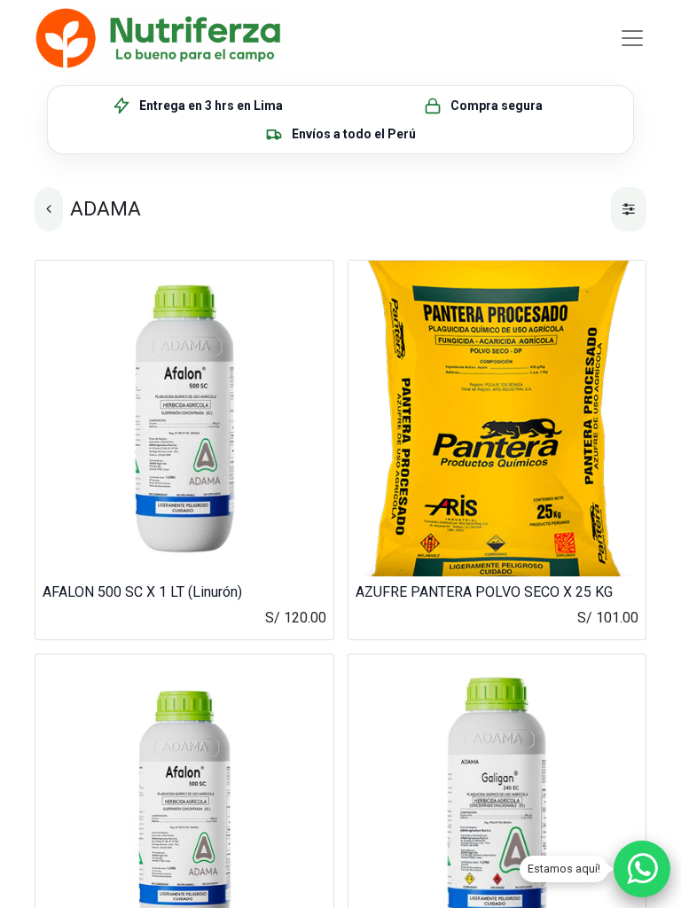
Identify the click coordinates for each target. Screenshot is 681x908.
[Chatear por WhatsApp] (642, 869)
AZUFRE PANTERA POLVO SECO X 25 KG (484, 591)
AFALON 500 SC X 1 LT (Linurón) (142, 591)
